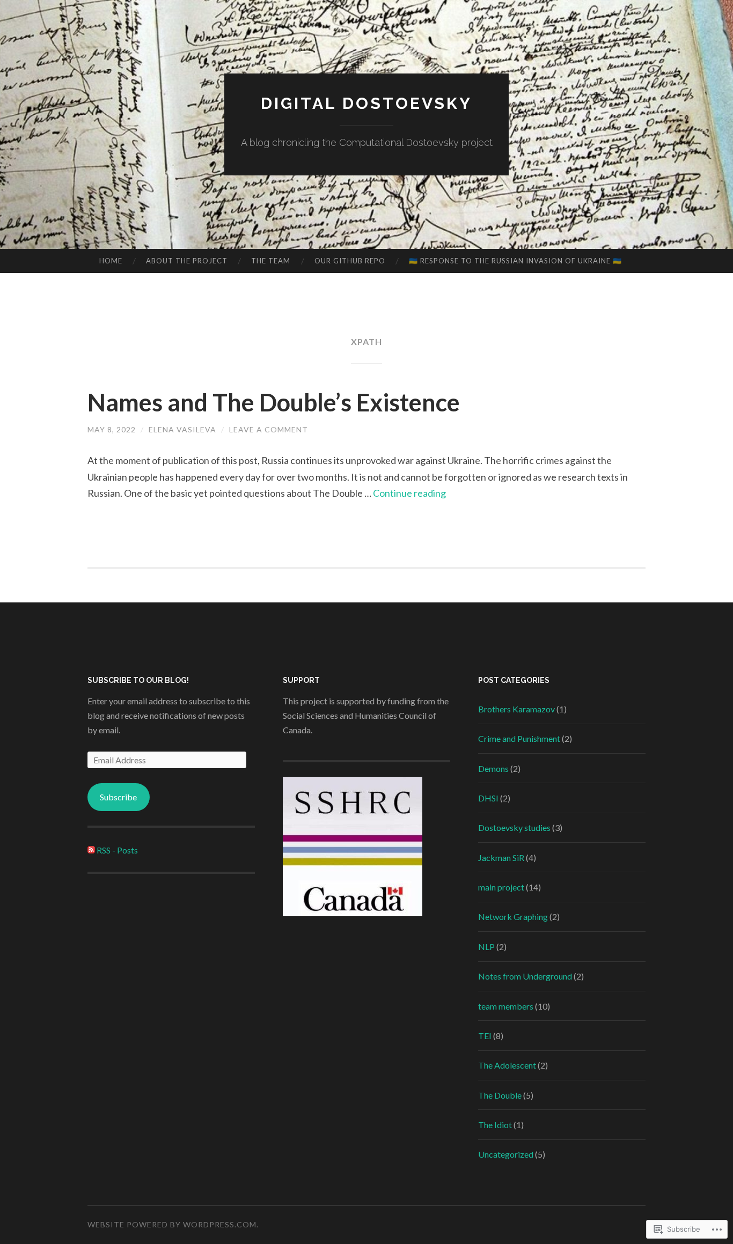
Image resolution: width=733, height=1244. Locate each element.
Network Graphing (513, 916)
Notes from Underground (525, 976)
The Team (270, 260)
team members (505, 1006)
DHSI (488, 798)
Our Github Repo (349, 260)
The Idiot (495, 1125)
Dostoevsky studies (514, 827)
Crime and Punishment (519, 738)
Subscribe (118, 797)
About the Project (187, 260)
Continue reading (409, 493)
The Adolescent (507, 1065)
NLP (486, 946)
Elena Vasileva (182, 429)
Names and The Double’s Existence (273, 402)
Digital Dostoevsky (366, 103)
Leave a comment (268, 429)
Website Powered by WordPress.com (171, 1224)
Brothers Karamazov (516, 709)
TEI (485, 1035)
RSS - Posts (117, 850)
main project (501, 887)
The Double (500, 1095)
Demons (493, 768)
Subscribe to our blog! (138, 680)
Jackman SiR (501, 857)
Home (110, 260)
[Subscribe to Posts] (91, 850)
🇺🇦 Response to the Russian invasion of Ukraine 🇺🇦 (515, 260)
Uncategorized (505, 1154)
